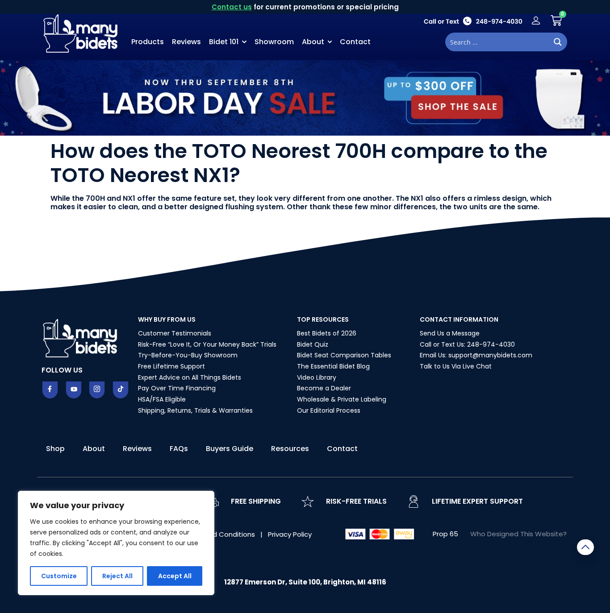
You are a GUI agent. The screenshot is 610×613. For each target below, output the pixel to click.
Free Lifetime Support (171, 366)
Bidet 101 (223, 42)
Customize (59, 576)
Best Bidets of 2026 (326, 333)
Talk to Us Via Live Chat (456, 366)
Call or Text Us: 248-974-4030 (467, 344)
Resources (290, 448)
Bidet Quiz (312, 344)
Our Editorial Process (328, 410)
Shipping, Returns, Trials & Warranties (195, 410)
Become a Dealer (324, 388)
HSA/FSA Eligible (162, 399)
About (313, 42)
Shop (55, 448)
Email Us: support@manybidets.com (476, 355)
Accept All (175, 576)
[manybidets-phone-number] (473, 20)
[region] (116, 543)
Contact (355, 42)
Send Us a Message (450, 333)
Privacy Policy (290, 534)
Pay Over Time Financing (177, 388)
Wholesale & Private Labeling (341, 399)
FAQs (179, 448)
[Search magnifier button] (557, 42)
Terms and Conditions (219, 534)
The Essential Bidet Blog (333, 366)
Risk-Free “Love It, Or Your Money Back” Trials (207, 344)
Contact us (232, 7)
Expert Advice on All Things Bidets (189, 377)
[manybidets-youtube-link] (73, 389)
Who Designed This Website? (518, 533)
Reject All (117, 576)
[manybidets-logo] (81, 32)
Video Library (316, 377)
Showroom (274, 42)
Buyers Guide (229, 448)
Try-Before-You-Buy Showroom (188, 355)
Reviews (186, 42)
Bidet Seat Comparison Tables (344, 355)
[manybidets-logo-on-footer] (81, 337)
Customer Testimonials (174, 333)
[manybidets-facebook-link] (50, 389)
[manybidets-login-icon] (536, 21)
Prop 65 (445, 533)
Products (147, 42)
